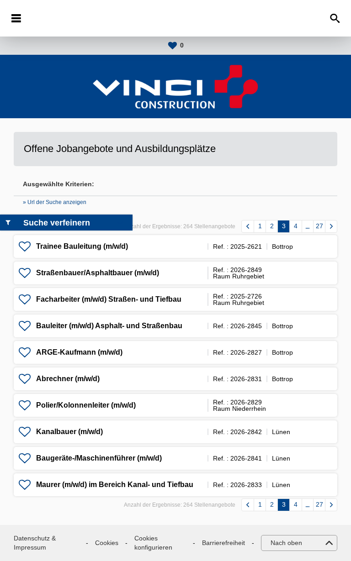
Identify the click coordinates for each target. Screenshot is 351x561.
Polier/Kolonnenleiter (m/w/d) (86, 405)
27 (319, 226)
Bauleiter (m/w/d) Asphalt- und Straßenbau (109, 326)
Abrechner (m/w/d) (68, 379)
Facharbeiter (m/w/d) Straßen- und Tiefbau (108, 299)
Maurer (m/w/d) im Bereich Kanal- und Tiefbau (114, 484)
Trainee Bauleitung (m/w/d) (82, 246)
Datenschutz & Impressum (35, 543)
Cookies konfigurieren (153, 543)
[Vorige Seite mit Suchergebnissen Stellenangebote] (248, 226)
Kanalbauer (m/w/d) (69, 431)
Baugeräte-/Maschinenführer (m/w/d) (99, 458)
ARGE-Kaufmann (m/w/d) (79, 352)
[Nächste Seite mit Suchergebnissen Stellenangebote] (331, 226)
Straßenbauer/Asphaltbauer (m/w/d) (97, 273)
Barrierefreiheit (223, 542)
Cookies (106, 542)
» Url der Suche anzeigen (54, 202)
